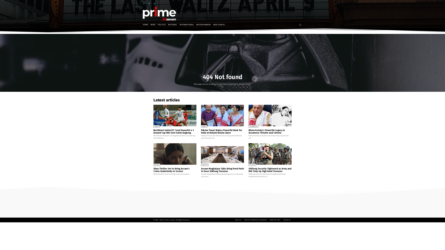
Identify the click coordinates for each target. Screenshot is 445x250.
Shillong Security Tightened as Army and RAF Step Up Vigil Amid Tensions (270, 170)
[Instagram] (149, 4)
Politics (205, 165)
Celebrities (253, 126)
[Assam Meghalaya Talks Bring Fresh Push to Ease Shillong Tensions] (222, 154)
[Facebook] (144, 4)
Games (156, 126)
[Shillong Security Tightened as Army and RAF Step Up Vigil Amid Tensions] (270, 154)
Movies (156, 165)
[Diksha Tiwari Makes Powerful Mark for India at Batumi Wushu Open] (222, 115)
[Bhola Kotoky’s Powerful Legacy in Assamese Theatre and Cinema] (270, 115)
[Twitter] (154, 4)
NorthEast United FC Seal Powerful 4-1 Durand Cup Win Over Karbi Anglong (173, 131)
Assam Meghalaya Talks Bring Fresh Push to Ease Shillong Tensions (222, 170)
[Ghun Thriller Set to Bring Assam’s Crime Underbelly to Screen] (174, 154)
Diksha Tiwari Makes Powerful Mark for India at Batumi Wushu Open (221, 131)
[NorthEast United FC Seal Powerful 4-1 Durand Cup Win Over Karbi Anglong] (174, 115)
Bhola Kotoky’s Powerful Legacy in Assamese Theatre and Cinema (267, 131)
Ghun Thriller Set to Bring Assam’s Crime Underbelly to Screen (171, 170)
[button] (300, 25)
